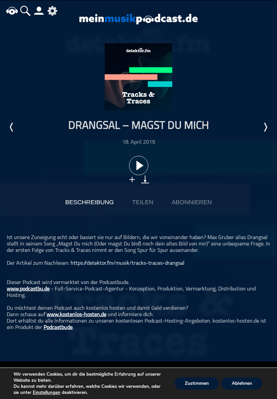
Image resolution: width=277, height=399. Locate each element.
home (12, 11)
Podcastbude (58, 327)
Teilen (142, 202)
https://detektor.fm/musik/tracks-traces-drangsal (127, 263)
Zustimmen (197, 383)
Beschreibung (89, 202)
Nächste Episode (265, 127)
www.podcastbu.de (28, 289)
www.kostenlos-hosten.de (76, 315)
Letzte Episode (12, 127)
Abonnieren (192, 202)
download (145, 179)
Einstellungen (46, 393)
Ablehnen (242, 383)
